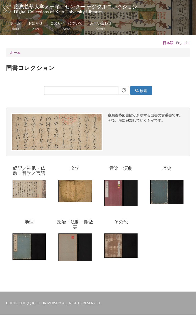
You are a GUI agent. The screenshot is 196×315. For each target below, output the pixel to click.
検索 (143, 90)
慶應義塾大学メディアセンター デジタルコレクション (76, 8)
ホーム (15, 25)
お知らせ (35, 25)
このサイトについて (66, 25)
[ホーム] (12, 8)
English (182, 42)
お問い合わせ (101, 25)
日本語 (168, 42)
